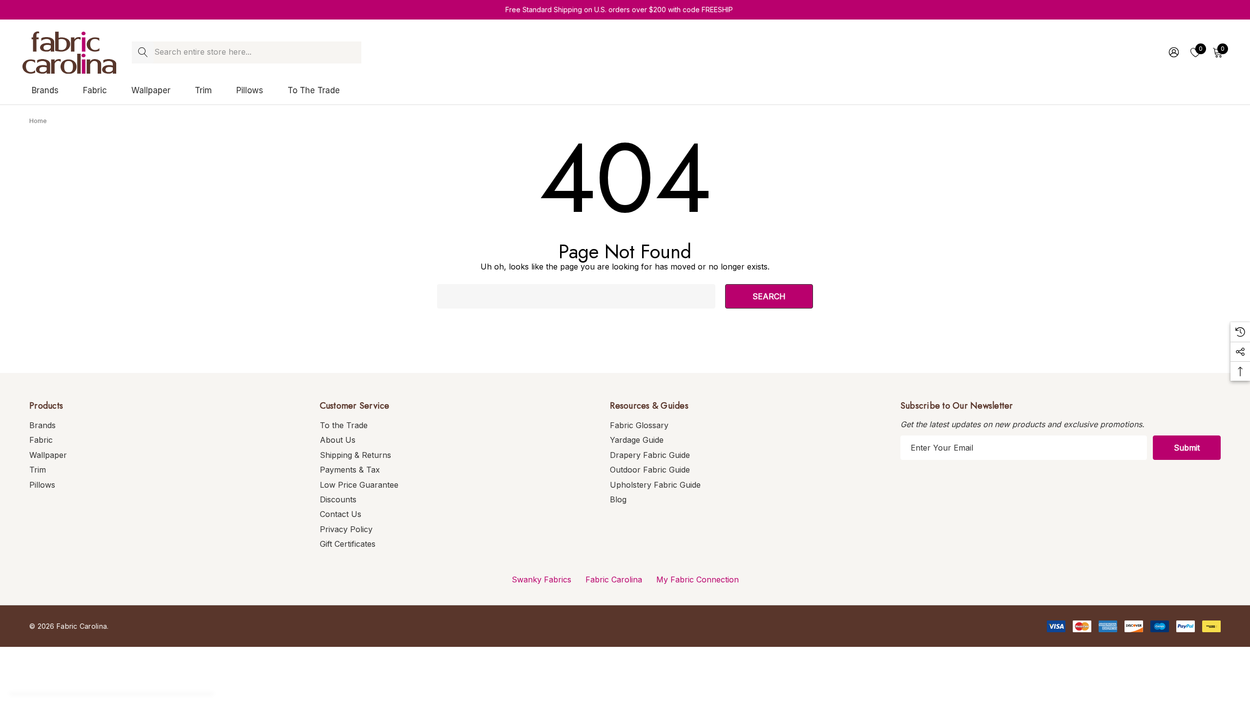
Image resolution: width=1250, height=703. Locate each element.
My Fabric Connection (697, 579)
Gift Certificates (347, 544)
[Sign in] (1173, 52)
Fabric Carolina (613, 579)
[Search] (143, 52)
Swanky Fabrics (541, 579)
